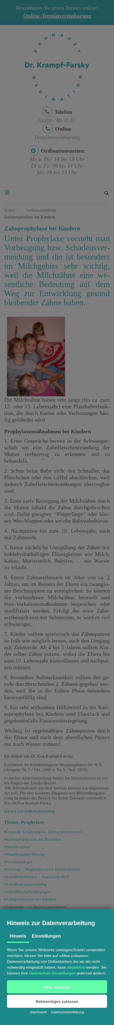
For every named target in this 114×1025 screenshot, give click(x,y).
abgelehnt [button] (76, 967)
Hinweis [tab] (18, 936)
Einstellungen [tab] (46, 936)
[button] (57, 986)
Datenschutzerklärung (67, 1012)
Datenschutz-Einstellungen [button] (52, 973)
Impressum (38, 1012)
